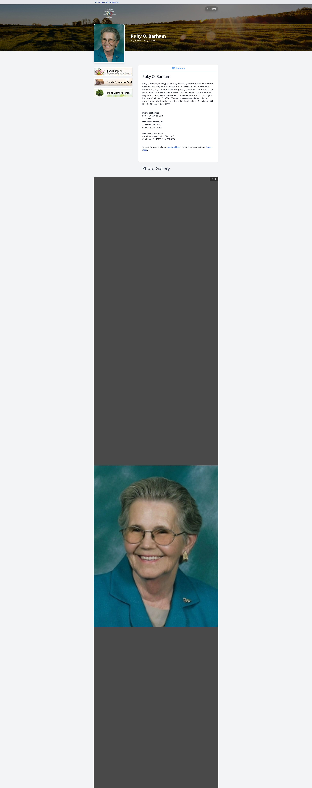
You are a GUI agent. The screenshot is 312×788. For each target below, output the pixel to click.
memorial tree (173, 147)
